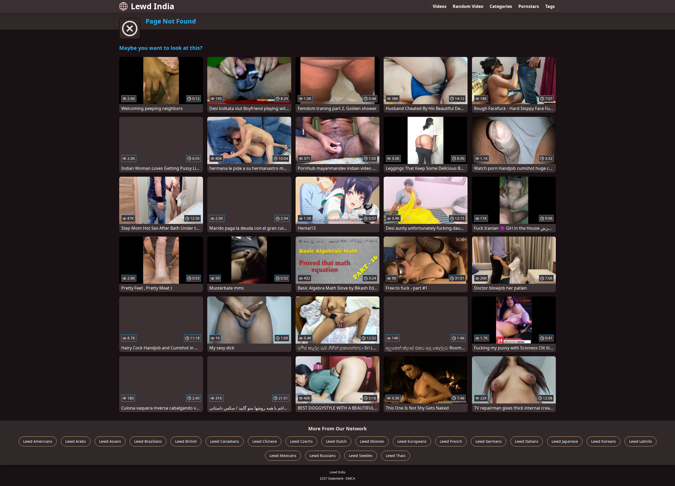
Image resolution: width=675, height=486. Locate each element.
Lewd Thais (396, 455)
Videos (439, 6)
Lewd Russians (323, 455)
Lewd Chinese (264, 441)
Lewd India (152, 6)
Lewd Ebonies (372, 441)
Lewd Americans (37, 441)
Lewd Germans (488, 441)
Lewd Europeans (412, 441)
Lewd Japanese (565, 441)
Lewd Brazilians (148, 441)
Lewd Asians (110, 441)
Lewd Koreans (603, 441)
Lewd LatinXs (640, 441)
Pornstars (528, 6)
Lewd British (186, 441)
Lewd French (451, 441)
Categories (501, 6)
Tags (550, 6)
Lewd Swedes (361, 455)
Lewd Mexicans (282, 455)
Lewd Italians (526, 441)
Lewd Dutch (336, 441)
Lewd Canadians (224, 441)
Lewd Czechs (301, 441)
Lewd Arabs (75, 441)
